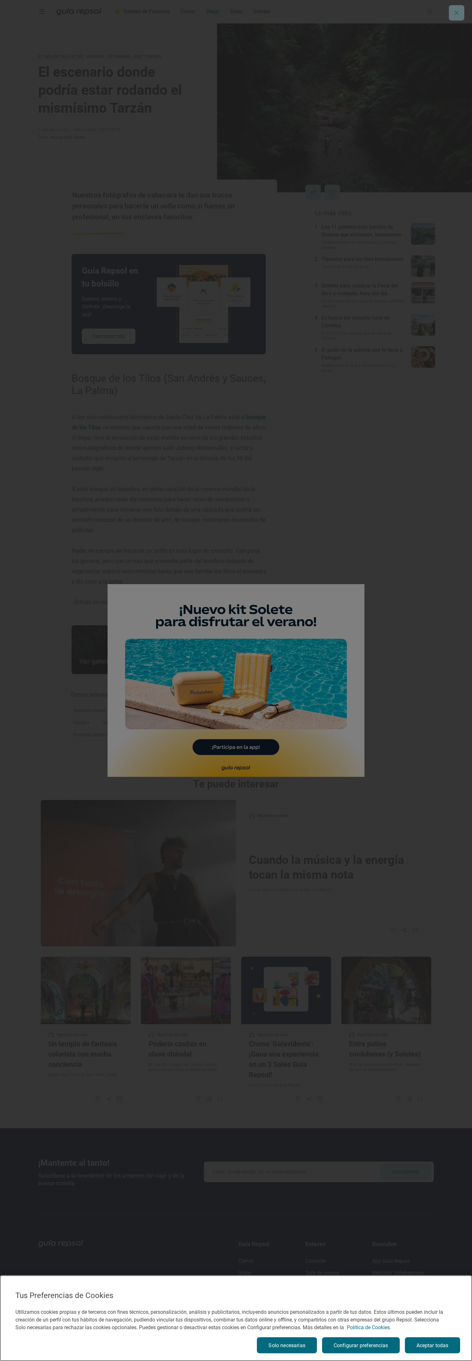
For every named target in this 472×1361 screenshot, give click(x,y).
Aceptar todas (432, 1345)
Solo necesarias (286, 1345)
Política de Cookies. (369, 1327)
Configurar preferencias (361, 1345)
